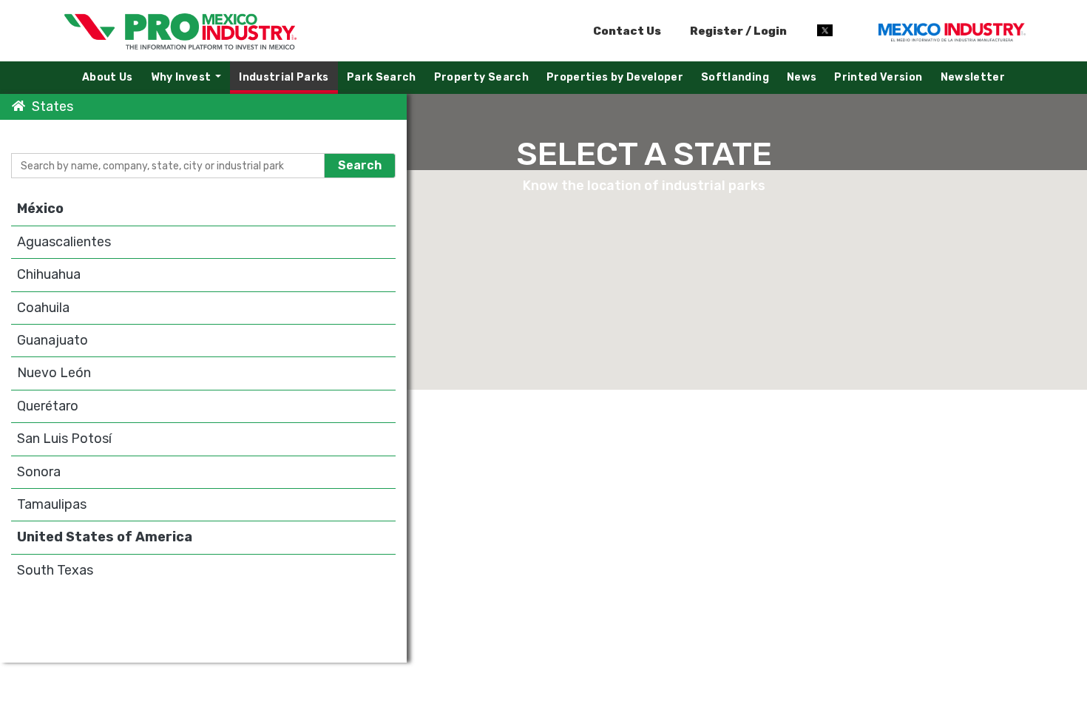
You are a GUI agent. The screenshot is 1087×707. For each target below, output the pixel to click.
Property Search (481, 77)
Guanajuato (52, 340)
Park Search (381, 77)
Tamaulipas (52, 504)
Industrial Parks (284, 77)
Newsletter (973, 77)
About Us (107, 77)
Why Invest (189, 81)
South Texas (55, 570)
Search (360, 165)
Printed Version (878, 77)
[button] (818, 284)
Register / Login (737, 31)
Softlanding (735, 77)
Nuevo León (54, 373)
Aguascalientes (64, 242)
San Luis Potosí (64, 438)
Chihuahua (49, 274)
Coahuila (43, 308)
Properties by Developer (614, 77)
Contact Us (627, 31)
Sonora (39, 472)
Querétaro (47, 406)
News (801, 77)
